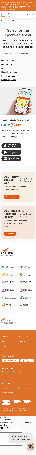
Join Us (22, 342)
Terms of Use (6, 383)
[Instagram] (9, 373)
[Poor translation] (7, 427)
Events (4, 347)
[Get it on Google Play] (12, 152)
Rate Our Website (23, 388)
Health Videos (28, 360)
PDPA (20, 383)
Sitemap (4, 388)
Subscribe (10, 234)
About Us (5, 336)
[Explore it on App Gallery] (12, 158)
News (4, 342)
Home (3, 21)
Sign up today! (11, 197)
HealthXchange (12, 360)
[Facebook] (4, 373)
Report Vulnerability (8, 392)
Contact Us (23, 336)
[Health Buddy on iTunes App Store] (12, 145)
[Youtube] (20, 373)
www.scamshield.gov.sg (9, 9)
